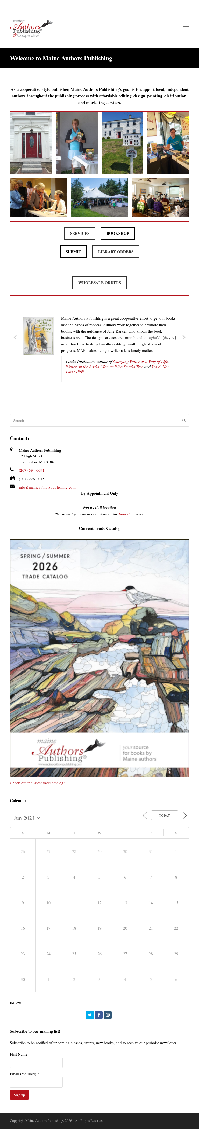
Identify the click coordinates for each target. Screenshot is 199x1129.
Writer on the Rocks (82, 366)
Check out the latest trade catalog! (37, 782)
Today (164, 815)
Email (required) (24, 1073)
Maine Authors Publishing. (44, 1120)
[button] (79, 233)
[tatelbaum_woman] (38, 353)
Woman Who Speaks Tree (122, 366)
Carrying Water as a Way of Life (140, 361)
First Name (18, 1054)
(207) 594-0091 (32, 470)
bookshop (127, 513)
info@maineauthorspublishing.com (47, 487)
